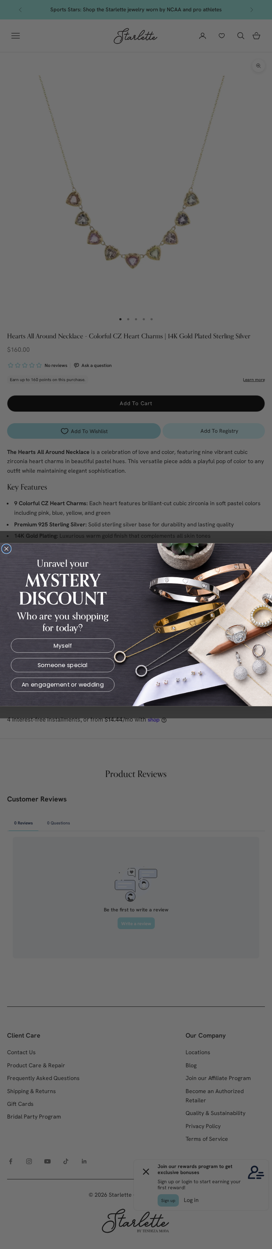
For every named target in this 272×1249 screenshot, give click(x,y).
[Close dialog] (6, 548)
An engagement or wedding (63, 684)
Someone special (63, 665)
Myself (62, 645)
